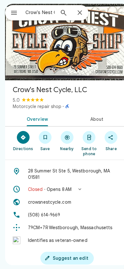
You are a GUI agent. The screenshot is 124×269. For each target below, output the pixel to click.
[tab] (36, 118)
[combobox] (40, 12)
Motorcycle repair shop (37, 106)
